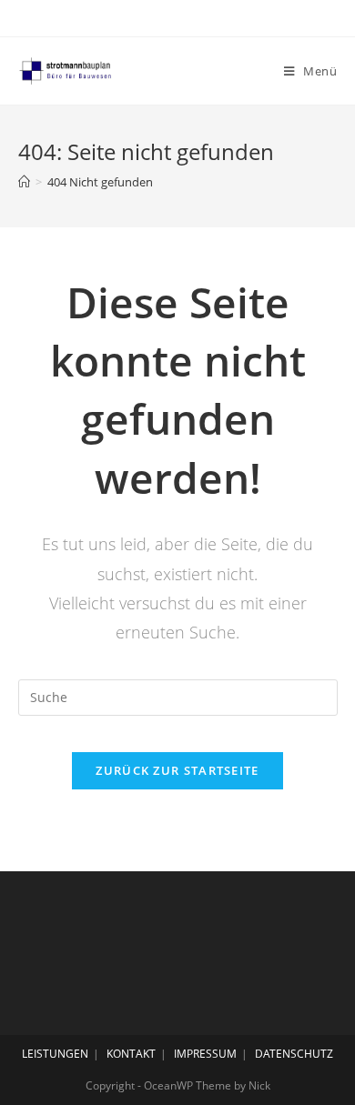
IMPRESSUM (205, 1053)
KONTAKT (131, 1053)
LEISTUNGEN (55, 1053)
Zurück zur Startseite (177, 770)
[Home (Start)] (24, 182)
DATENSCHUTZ (294, 1053)
